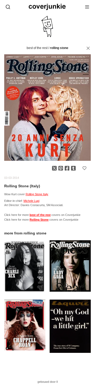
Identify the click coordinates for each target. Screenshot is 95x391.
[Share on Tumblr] (73, 168)
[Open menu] (87, 7)
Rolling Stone (59, 48)
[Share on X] (54, 168)
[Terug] (88, 48)
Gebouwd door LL (47, 381)
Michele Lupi (31, 200)
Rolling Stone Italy (37, 194)
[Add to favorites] (84, 168)
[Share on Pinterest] (60, 168)
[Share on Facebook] (67, 168)
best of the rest (37, 48)
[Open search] (8, 7)
